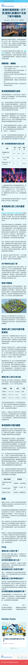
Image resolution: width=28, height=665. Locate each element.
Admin (5, 643)
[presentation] (14, 629)
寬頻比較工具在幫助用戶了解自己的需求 (12, 213)
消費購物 (21, 20)
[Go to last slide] (4, 634)
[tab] (11, 648)
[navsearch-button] (26, 6)
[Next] (24, 634)
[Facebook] (20, 1)
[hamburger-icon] (21, 6)
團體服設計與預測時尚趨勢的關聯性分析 (21, 607)
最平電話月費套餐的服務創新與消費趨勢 (7, 607)
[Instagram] (25, 1)
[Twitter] (23, 1)
